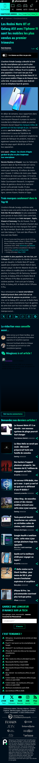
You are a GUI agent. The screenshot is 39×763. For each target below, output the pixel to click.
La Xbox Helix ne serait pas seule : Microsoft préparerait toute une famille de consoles (26, 448)
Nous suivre (35, 316)
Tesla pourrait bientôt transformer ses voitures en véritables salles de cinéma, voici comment (25, 521)
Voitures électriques (20, 530)
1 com (33, 48)
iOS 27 (8, 656)
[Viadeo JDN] (11, 735)
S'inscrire (19, 626)
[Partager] (37, 48)
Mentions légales (15, 710)
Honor (33, 14)
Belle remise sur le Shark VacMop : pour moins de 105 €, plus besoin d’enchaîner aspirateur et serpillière (24, 575)
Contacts (33, 708)
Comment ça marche (20, 493)
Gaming (19, 9)
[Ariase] (28, 735)
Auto (25, 9)
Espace (31, 9)
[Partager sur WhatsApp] (29, 316)
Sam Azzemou (6, 47)
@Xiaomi (32, 245)
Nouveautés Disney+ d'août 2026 (17, 665)
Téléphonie (5, 9)
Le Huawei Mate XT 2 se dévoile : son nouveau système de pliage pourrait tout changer (26, 430)
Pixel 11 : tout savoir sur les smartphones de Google (20, 644)
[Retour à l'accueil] (19, 1)
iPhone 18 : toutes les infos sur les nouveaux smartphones (21, 652)
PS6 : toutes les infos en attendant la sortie (20, 659)
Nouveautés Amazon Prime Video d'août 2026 (20, 669)
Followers (11, 702)
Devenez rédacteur (23, 708)
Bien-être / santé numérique (23, 547)
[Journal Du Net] (11, 726)
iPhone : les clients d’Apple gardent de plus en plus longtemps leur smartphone (16, 154)
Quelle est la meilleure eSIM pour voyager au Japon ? (24, 557)
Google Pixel (26, 14)
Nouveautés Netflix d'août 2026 (17, 662)
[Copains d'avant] (28, 731)
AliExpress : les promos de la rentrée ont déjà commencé (21, 639)
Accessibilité (14, 712)
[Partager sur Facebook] (10, 316)
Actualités (17, 475)
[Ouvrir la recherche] (36, 1)
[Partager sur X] (3, 316)
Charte (7, 712)
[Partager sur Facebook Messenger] (22, 316)
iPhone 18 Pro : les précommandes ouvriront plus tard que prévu (25, 593)
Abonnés (20, 702)
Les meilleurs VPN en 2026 (15, 691)
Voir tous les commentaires (13, 414)
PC (13, 9)
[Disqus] (19, 384)
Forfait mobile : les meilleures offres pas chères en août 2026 (19, 684)
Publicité (6, 710)
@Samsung (23, 245)
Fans (3, 702)
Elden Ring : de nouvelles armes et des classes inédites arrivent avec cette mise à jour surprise (25, 503)
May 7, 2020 (21, 252)
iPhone (16, 600)
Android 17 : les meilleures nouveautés (19, 648)
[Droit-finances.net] (11, 731)
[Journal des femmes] (11, 722)
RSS (35, 702)
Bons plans (17, 585)
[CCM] (28, 722)
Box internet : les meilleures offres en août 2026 (20, 674)
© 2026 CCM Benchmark (26, 712)
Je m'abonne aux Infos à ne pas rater (20, 55)
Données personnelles (28, 710)
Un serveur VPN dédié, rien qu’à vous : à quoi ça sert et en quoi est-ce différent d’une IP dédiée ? (26, 485)
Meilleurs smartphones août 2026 (17, 688)
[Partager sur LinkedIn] (16, 316)
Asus (20, 14)
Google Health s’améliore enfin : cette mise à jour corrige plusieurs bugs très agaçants (25, 540)
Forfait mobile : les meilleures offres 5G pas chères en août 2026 (21, 679)
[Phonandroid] (5, 742)
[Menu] (2, 1)
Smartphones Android (20, 18)
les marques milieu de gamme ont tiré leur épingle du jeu (19, 126)
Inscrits (27, 702)
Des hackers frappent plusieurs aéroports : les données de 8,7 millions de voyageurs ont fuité (25, 466)
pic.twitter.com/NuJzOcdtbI (20, 250)
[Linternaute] (28, 726)
